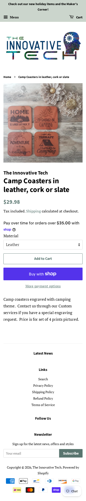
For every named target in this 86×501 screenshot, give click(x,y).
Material (10, 235)
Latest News (43, 353)
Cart (79, 17)
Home (7, 77)
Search (43, 379)
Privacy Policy (43, 385)
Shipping (33, 211)
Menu (14, 17)
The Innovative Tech (47, 467)
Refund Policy (43, 398)
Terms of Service (43, 405)
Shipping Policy (43, 392)
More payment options (43, 286)
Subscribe (71, 453)
